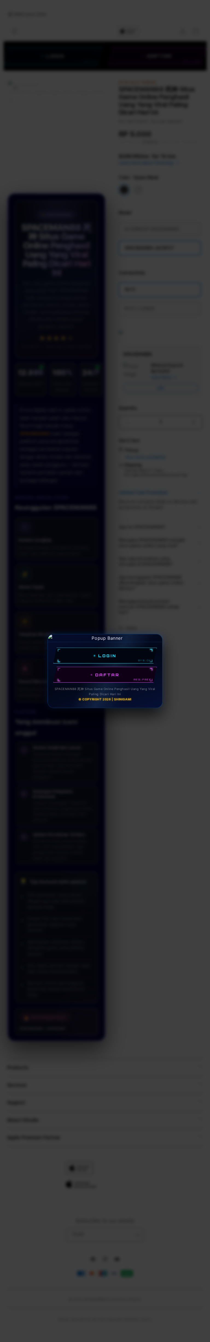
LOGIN (107, 655)
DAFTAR (107, 675)
